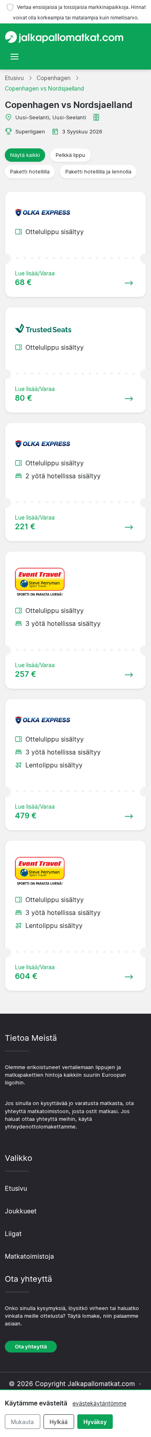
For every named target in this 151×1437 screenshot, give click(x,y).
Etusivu (16, 1188)
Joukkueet (21, 1211)
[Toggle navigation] (14, 56)
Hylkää (59, 1421)
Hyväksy (95, 1421)
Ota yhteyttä (31, 1347)
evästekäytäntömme (99, 1403)
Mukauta (22, 1421)
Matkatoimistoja (29, 1256)
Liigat (13, 1234)
